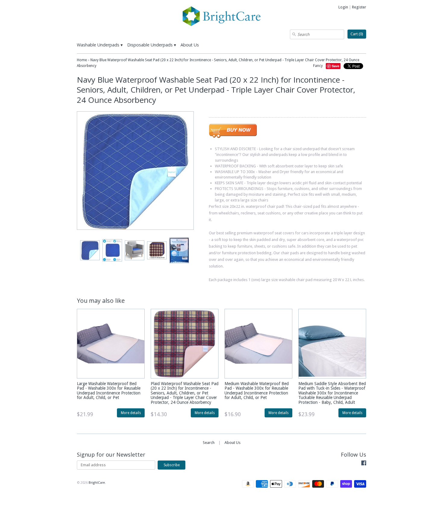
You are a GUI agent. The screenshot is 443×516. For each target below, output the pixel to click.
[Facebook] (363, 464)
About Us (190, 45)
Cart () (356, 34)
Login (343, 7)
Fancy (318, 66)
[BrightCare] (221, 17)
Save (335, 66)
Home (82, 60)
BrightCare (97, 483)
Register (359, 7)
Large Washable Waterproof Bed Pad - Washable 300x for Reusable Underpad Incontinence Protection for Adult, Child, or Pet (108, 390)
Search (209, 442)
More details (131, 413)
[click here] (233, 137)
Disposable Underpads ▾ (151, 45)
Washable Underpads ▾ (100, 45)
